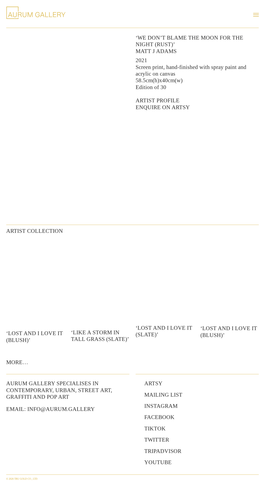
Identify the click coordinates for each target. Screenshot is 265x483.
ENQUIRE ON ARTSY (163, 107)
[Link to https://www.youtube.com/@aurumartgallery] (138, 462)
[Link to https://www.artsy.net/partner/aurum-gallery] (138, 383)
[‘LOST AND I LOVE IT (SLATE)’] (165, 278)
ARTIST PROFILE (157, 100)
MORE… (17, 362)
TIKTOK (155, 428)
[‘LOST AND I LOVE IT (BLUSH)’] (35, 281)
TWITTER (156, 440)
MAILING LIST (163, 395)
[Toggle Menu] (256, 14)
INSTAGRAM (161, 406)
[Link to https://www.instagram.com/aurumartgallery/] (138, 406)
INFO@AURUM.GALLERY (61, 409)
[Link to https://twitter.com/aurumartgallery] (138, 439)
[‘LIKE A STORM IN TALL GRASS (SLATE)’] (100, 281)
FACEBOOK (159, 417)
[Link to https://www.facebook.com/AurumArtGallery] (138, 417)
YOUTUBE (158, 462)
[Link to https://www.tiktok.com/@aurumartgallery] (138, 428)
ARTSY (153, 383)
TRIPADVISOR (162, 451)
